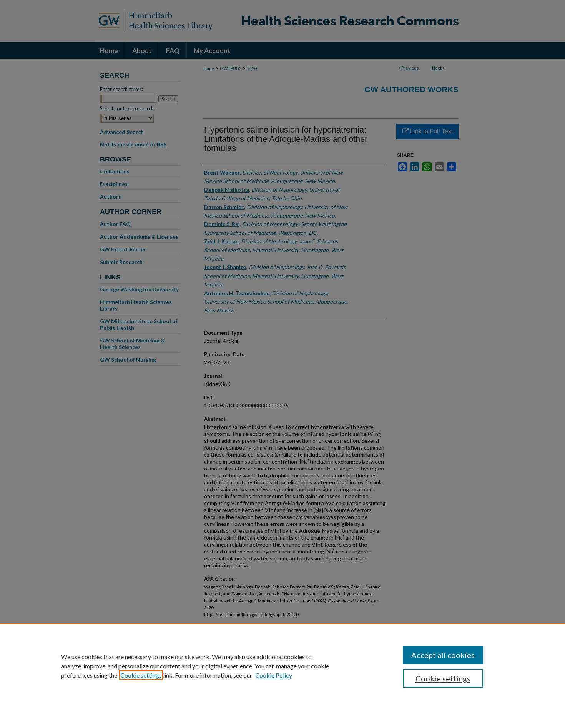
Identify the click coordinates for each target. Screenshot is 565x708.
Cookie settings (141, 675)
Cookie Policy (273, 675)
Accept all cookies (443, 655)
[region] (282, 665)
